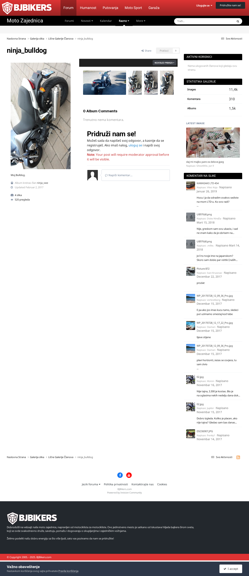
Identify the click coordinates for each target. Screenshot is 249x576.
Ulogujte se (203, 5)
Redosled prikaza (164, 62)
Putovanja (110, 8)
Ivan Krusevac (214, 272)
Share (147, 50)
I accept (232, 569)
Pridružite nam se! (230, 5)
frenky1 (211, 435)
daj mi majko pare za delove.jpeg (205, 162)
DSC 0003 (91, 85)
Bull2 (149, 78)
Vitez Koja (212, 187)
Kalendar (106, 21)
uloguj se (135, 145)
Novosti (86, 21)
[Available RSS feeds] (238, 457)
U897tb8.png (204, 214)
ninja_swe (42, 183)
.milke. (210, 245)
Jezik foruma (90, 484)
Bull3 (134, 78)
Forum (68, 8)
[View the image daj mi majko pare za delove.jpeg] (213, 143)
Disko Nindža (214, 218)
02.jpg (200, 377)
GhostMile (202, 165)
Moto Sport (133, 8)
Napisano (214, 189)
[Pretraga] (238, 21)
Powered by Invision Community (124, 492)
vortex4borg (213, 300)
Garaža (154, 8)
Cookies (162, 484)
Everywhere (222, 21)
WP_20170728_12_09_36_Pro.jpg (215, 295)
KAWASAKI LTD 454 (208, 183)
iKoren (210, 381)
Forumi (69, 21)
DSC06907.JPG (205, 431)
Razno (123, 21)
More (139, 21)
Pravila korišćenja (68, 571)
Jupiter (210, 408)
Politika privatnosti (116, 484)
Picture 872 (203, 268)
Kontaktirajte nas (143, 484)
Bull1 (165, 78)
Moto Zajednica (25, 21)
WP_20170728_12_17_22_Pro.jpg (215, 322)
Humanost (88, 8)
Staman (211, 327)
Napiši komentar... (120, 175)
